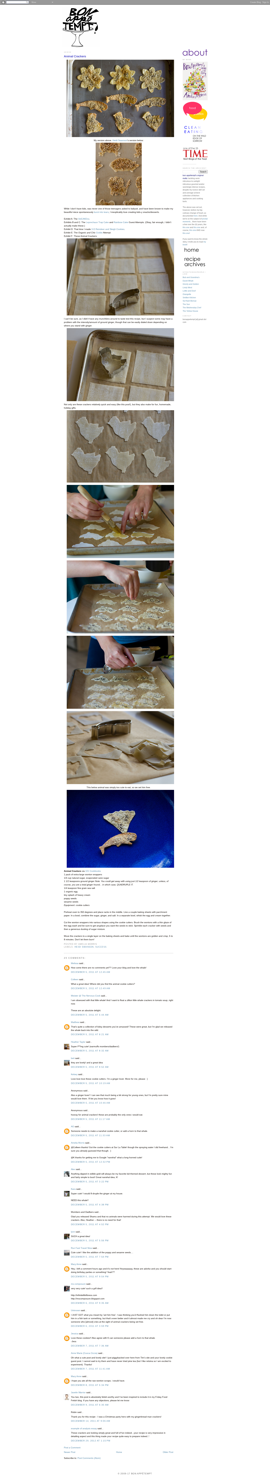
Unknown (75, 1310)
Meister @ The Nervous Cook (85, 996)
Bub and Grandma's (191, 277)
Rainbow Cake (121, 222)
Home (119, 1452)
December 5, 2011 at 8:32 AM (90, 1051)
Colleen (74, 979)
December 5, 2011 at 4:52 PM (90, 1224)
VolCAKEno (83, 219)
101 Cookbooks (93, 871)
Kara (73, 1189)
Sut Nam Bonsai (189, 301)
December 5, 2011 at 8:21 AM (90, 1034)
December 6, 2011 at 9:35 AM (90, 1303)
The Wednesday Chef (192, 308)
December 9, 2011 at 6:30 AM (90, 1405)
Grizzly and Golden (191, 284)
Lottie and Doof (189, 291)
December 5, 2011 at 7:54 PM (90, 1257)
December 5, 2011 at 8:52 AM (90, 1067)
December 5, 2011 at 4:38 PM (90, 1205)
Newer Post (69, 1452)
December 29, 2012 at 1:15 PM (90, 1441)
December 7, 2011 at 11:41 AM (90, 1369)
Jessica (74, 1333)
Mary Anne (76, 1264)
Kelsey (74, 1074)
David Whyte (188, 281)
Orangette (187, 294)
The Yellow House (190, 311)
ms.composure (78, 1284)
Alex (73, 1169)
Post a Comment (72, 1447)
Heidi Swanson (119, 140)
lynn (73, 1232)
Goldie (99, 232)
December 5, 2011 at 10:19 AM (90, 1083)
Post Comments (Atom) (89, 1458)
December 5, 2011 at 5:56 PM (90, 1240)
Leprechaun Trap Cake (97, 222)
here (196, 216)
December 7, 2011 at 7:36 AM (90, 1346)
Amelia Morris (78, 1143)
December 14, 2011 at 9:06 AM (90, 1421)
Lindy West (187, 287)
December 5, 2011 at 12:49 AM (90, 988)
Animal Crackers (75, 56)
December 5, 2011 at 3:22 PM (90, 1182)
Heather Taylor (78, 1042)
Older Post (168, 1452)
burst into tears (101, 212)
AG (72, 1126)
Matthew (75, 1022)
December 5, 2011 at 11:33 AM (90, 1135)
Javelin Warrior (78, 1392)
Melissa (74, 963)
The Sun (186, 304)
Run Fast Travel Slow (81, 1248)
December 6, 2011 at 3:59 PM (90, 1326)
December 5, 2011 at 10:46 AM (90, 1103)
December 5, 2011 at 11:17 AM (90, 1119)
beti (73, 1058)
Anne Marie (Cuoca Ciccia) (84, 1353)
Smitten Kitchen (189, 297)
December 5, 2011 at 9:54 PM (90, 1276)
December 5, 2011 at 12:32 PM (90, 1162)
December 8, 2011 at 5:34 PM (90, 1385)
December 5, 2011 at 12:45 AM (90, 972)
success (101, 947)
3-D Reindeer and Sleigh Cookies (107, 229)
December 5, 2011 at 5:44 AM (90, 1015)
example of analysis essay (84, 1428)
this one (186, 227)
